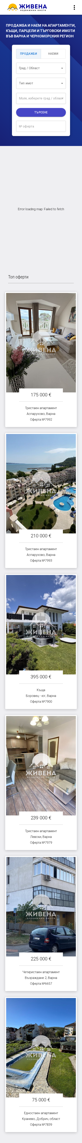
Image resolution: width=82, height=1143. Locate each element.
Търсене (41, 112)
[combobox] (41, 68)
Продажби (28, 53)
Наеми (53, 53)
